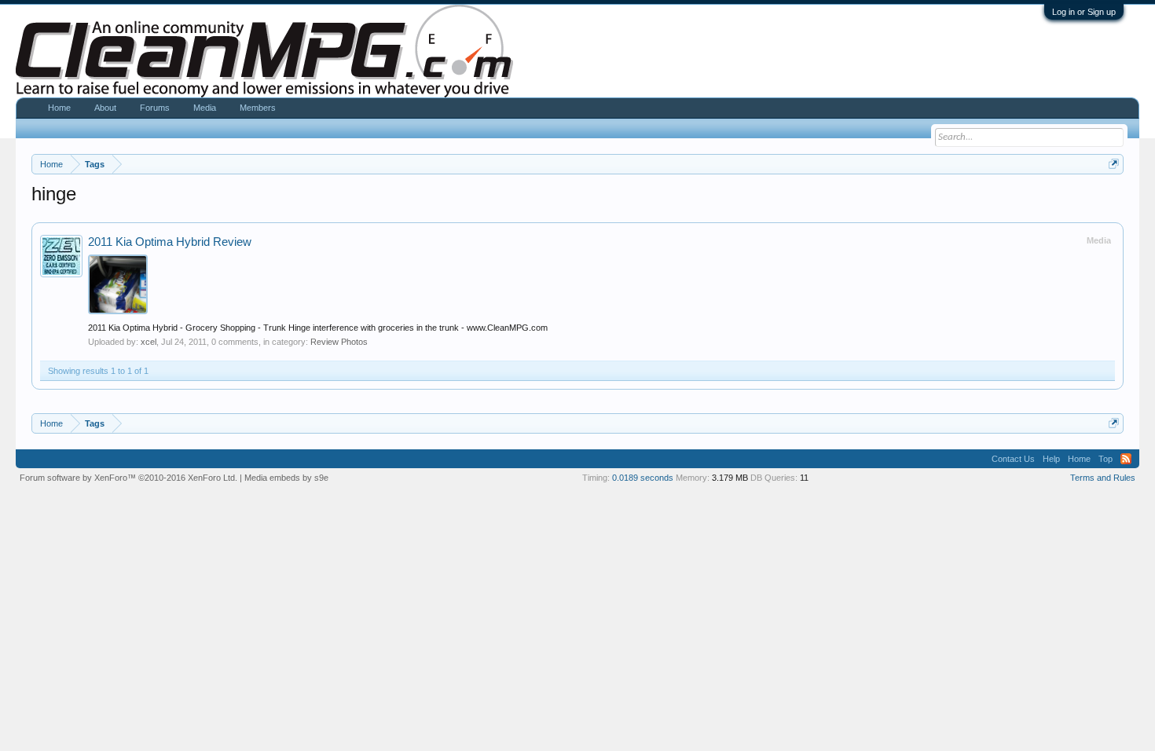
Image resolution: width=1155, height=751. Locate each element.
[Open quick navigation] (1114, 164)
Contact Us (1013, 458)
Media (204, 107)
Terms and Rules (1102, 477)
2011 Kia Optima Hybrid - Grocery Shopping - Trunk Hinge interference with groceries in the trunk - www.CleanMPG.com (318, 327)
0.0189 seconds (642, 477)
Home (59, 107)
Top (1105, 458)
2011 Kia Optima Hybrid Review (169, 242)
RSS (1125, 458)
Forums (155, 107)
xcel (148, 341)
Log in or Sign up (1084, 11)
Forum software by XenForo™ (128, 477)
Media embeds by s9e (286, 477)
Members (258, 107)
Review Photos (339, 341)
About (105, 107)
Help (1051, 458)
